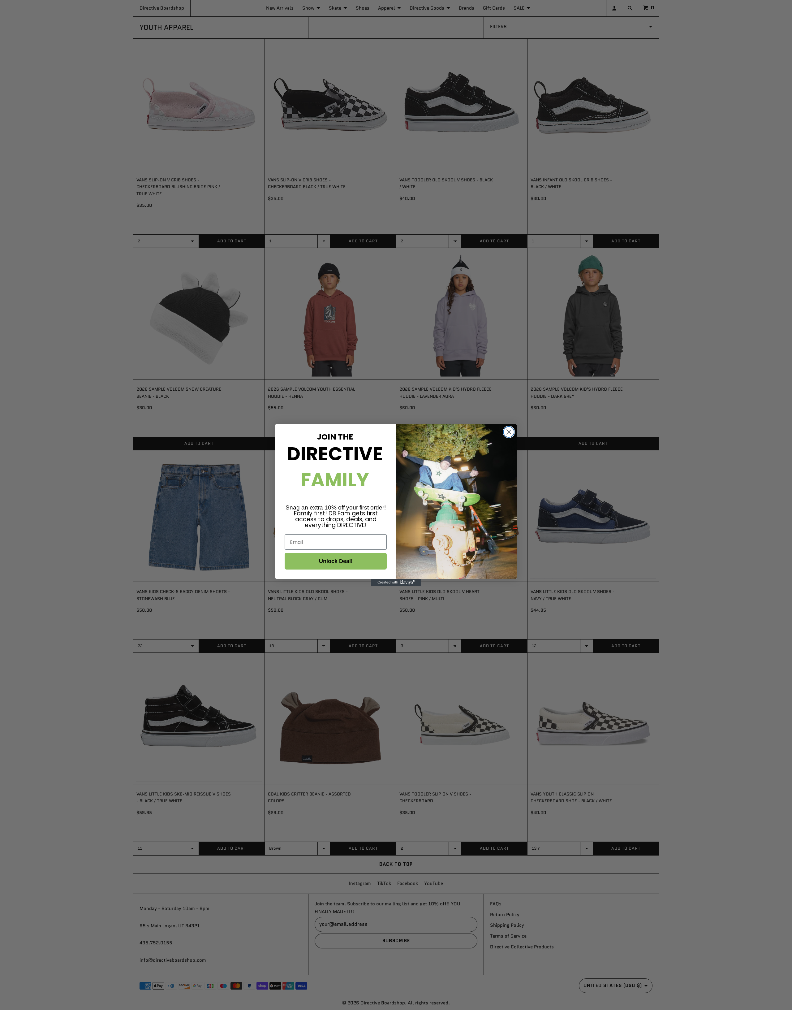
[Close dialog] (508, 432)
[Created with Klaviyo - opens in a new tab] (396, 582)
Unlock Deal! (336, 561)
